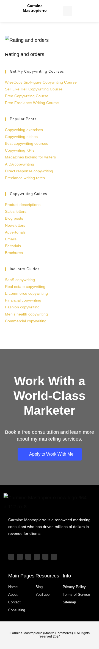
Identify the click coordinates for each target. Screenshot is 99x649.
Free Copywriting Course (26, 96)
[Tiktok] (20, 557)
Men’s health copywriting (26, 314)
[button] (67, 11)
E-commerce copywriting (26, 293)
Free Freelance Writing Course (32, 103)
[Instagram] (28, 557)
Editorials (13, 246)
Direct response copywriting (29, 171)
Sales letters (15, 211)
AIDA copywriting (19, 164)
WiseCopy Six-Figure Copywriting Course (41, 82)
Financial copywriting (23, 300)
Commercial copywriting (25, 321)
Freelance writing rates (25, 178)
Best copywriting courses (26, 143)
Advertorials (15, 232)
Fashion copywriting (22, 307)
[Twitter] (45, 557)
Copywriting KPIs (19, 150)
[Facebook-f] (54, 557)
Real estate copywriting (25, 286)
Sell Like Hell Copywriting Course (33, 89)
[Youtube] (11, 557)
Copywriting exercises (24, 130)
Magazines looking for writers (30, 157)
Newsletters (15, 225)
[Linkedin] (37, 557)
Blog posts (14, 218)
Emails (10, 239)
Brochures (14, 252)
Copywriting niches (21, 136)
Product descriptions (22, 204)
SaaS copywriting (20, 280)
